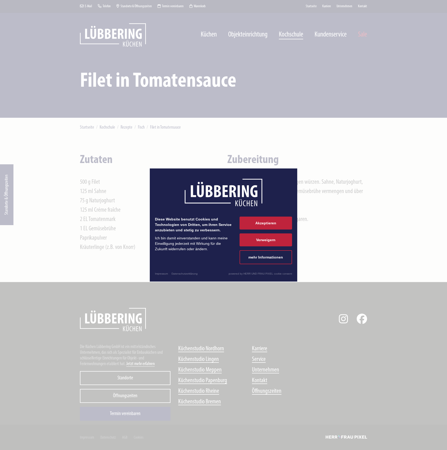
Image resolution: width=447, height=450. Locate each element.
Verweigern (265, 240)
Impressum (161, 273)
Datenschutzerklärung (185, 273)
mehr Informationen (265, 257)
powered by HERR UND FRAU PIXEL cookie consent (260, 273)
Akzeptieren (265, 223)
